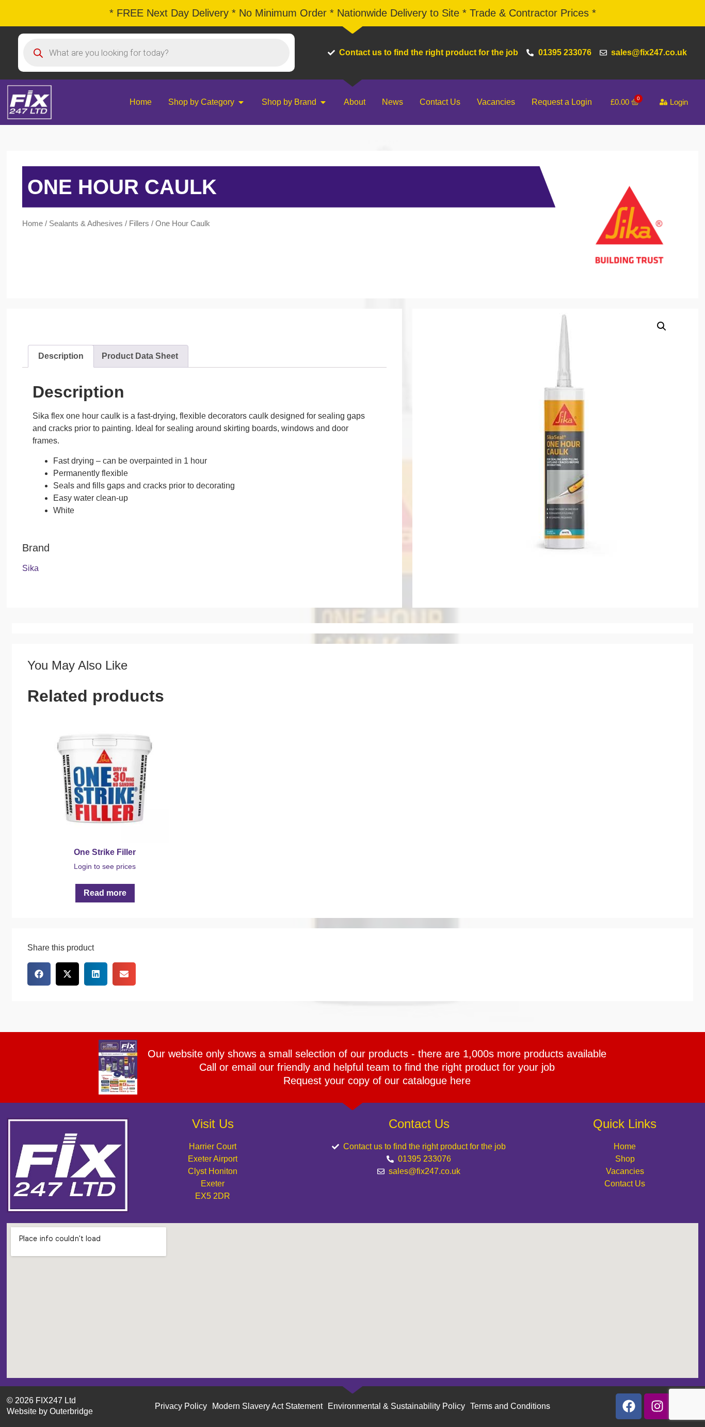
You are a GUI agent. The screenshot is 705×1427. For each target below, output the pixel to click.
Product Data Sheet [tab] (140, 356)
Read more (105, 893)
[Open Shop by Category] (241, 102)
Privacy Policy (181, 1406)
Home (32, 223)
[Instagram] (657, 1406)
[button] (661, 326)
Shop (625, 1158)
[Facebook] (629, 1406)
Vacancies (625, 1171)
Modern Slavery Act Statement (267, 1406)
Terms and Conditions (510, 1406)
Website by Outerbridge (50, 1411)
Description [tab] (61, 356)
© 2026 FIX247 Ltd (41, 1400)
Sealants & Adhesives (86, 223)
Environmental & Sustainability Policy (396, 1406)
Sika (30, 568)
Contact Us (624, 1183)
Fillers (139, 223)
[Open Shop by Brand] (323, 102)
